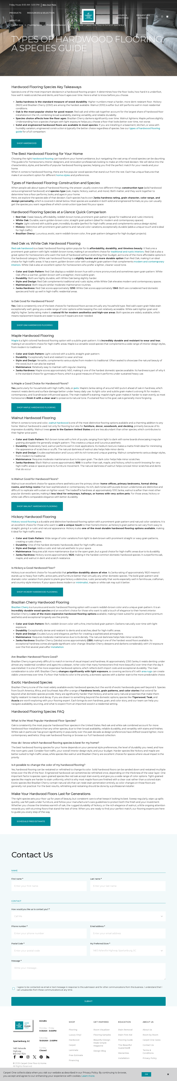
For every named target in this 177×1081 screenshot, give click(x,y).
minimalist (82, 582)
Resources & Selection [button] (40, 13)
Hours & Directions (122, 16)
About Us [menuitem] (147, 1029)
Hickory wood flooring (23, 521)
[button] (156, 17)
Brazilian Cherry (20, 607)
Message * (16, 961)
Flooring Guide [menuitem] (125, 1040)
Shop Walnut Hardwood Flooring (37, 506)
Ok (146, 1074)
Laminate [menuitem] (73, 1050)
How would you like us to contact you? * (30, 909)
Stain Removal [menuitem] (125, 1029)
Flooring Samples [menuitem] (102, 1035)
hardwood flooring (42, 158)
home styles (63, 175)
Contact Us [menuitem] (148, 1045)
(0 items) (167, 17)
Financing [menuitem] (74, 1060)
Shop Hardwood (26, 143)
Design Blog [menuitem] (99, 1051)
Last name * (96, 879)
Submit (88, 1001)
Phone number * (19, 926)
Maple (14, 340)
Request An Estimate (143, 16)
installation (57, 647)
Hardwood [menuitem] (74, 1040)
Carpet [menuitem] (72, 1045)
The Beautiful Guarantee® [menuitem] (125, 1046)
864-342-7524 (49, 5)
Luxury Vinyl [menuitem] (75, 1035)
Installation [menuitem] (123, 1058)
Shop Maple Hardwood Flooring (36, 407)
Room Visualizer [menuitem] (101, 1029)
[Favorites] (162, 17)
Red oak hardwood (22, 248)
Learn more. (88, 1076)
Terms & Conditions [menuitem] (148, 1051)
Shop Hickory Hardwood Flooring (37, 592)
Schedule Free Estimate (31, 821)
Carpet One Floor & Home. (33, 1063)
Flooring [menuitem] (73, 1029)
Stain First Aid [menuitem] (125, 1035)
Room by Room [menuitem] (150, 1035)
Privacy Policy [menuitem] (150, 1058)
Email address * (97, 926)
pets (76, 388)
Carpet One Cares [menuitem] (152, 1040)
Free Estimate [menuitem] (76, 1055)
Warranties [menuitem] (123, 1053)
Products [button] (15, 13)
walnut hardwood (58, 423)
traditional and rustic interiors (127, 251)
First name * (17, 879)
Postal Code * (17, 944)
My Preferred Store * (100, 944)
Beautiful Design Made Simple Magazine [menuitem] (101, 1043)
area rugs (147, 671)
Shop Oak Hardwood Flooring (35, 325)
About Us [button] (14, 20)
